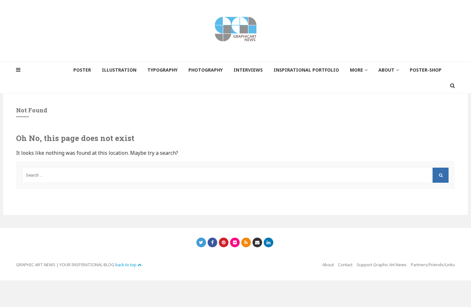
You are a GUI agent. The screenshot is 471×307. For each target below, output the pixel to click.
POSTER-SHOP (426, 70)
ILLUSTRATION (119, 70)
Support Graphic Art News (382, 265)
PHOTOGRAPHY (205, 70)
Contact (345, 265)
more (356, 70)
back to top (126, 265)
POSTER (82, 70)
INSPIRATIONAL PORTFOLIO (306, 70)
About (328, 265)
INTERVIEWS (248, 70)
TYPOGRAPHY (162, 70)
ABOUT (386, 70)
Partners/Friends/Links (433, 265)
